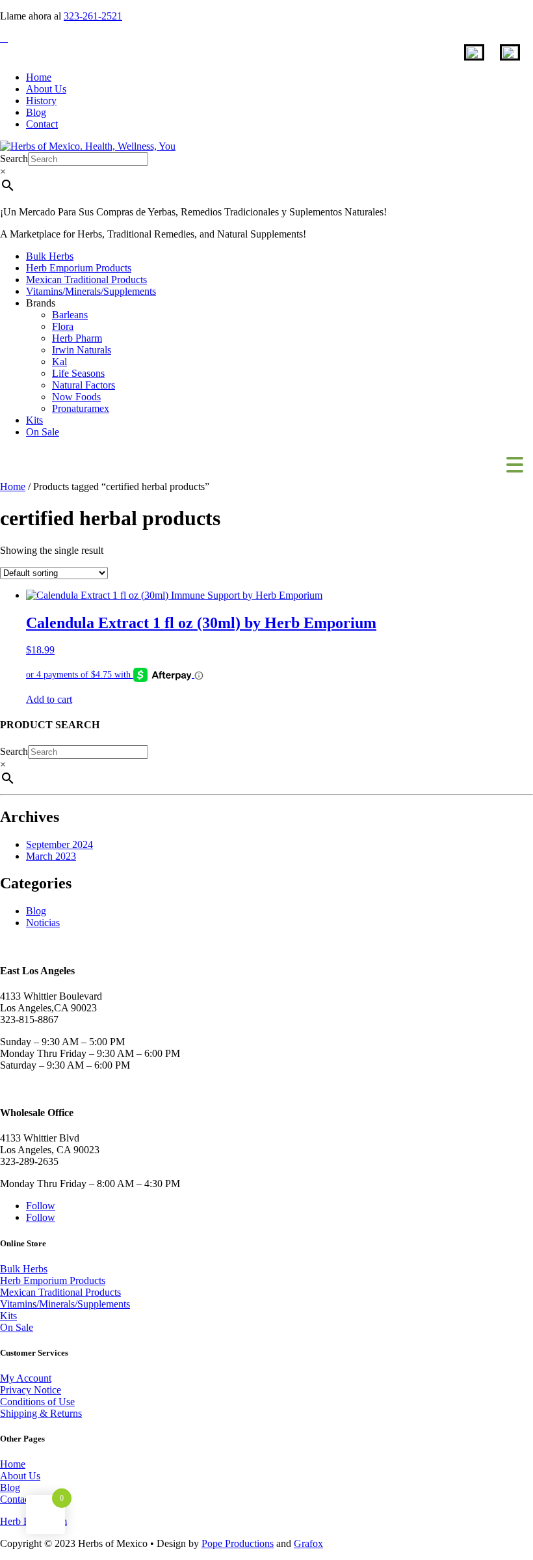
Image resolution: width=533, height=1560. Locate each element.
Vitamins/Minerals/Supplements (91, 291)
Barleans (70, 314)
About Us (46, 88)
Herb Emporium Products (78, 267)
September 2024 (59, 844)
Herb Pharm (77, 338)
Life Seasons (78, 373)
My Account (25, 1378)
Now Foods (76, 396)
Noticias (43, 922)
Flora (62, 326)
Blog (36, 112)
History (41, 100)
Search (14, 158)
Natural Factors (83, 384)
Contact (42, 124)
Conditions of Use (37, 1401)
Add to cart (49, 699)
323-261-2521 (93, 15)
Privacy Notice (30, 1389)
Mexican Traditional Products (86, 279)
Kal (59, 361)
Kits (34, 420)
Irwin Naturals (81, 349)
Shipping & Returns (41, 1413)
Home (38, 77)
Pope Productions (238, 1543)
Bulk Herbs (49, 256)
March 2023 (51, 856)
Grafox (308, 1543)
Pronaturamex (80, 408)
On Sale (42, 431)
